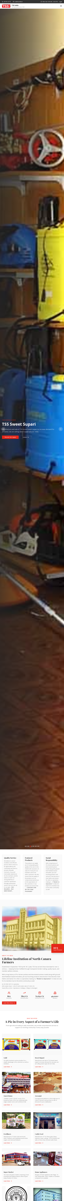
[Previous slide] (3, 429)
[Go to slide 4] (30, 846)
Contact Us (26, 437)
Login (60, 1)
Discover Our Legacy (10, 437)
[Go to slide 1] (25, 846)
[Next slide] (61, 429)
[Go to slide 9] (38, 846)
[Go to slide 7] (35, 846)
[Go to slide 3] (28, 846)
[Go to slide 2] (27, 846)
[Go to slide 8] (37, 846)
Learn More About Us (9, 1003)
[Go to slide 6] (33, 846)
